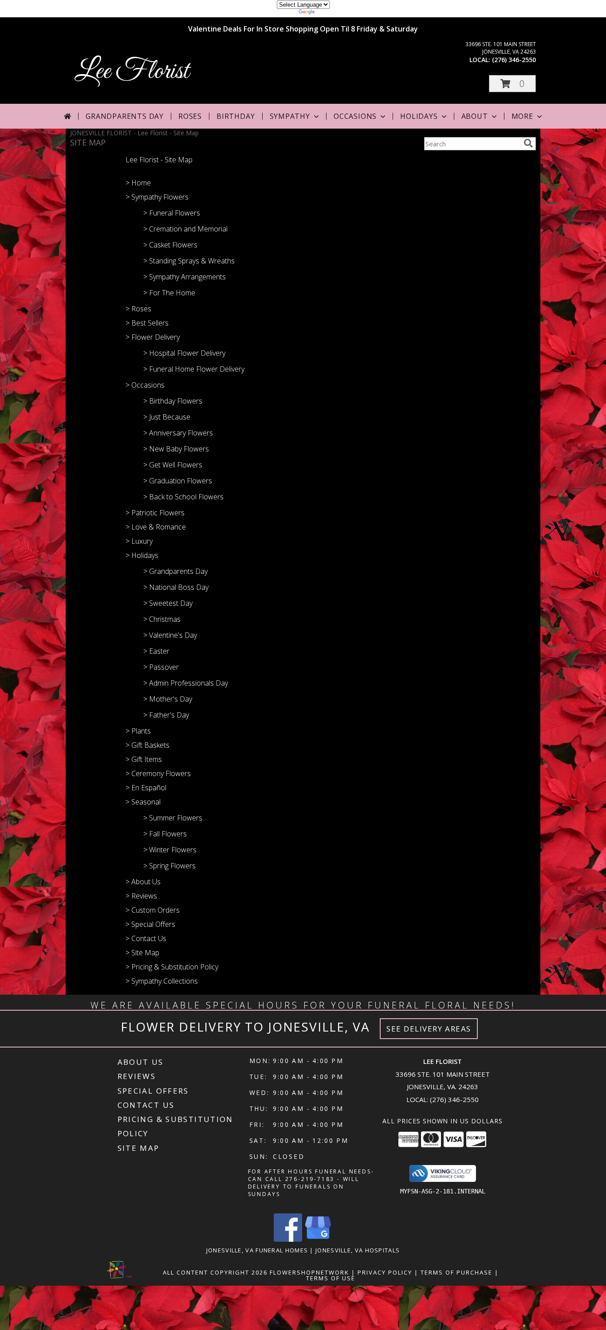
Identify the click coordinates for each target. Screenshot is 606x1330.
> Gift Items (144, 759)
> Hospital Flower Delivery (184, 353)
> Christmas (162, 619)
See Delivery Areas (428, 1029)
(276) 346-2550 (514, 59)
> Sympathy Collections (162, 981)
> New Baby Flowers (176, 449)
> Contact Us (146, 938)
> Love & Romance (156, 527)
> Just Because (166, 417)
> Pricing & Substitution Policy (172, 967)
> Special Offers (150, 924)
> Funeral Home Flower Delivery (193, 369)
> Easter (156, 651)
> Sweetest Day (168, 603)
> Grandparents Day (175, 571)
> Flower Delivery (153, 337)
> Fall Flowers (165, 834)
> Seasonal (143, 802)
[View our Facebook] (288, 1239)
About (474, 116)
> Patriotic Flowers (155, 513)
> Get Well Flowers (172, 465)
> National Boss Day (176, 587)
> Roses (138, 309)
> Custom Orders (153, 910)
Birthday (235, 116)
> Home (138, 183)
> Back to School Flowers (183, 497)
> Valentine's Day (170, 635)
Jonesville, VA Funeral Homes (257, 1250)
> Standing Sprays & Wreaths (189, 261)
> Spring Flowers (169, 866)
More (522, 116)
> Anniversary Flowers (178, 433)
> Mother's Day (167, 699)
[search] (528, 143)
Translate (329, 13)
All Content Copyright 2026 (215, 1272)
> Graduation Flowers (177, 481)
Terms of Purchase (456, 1272)
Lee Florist (132, 72)
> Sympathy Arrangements (184, 277)
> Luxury (139, 541)
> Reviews (141, 896)
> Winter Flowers (170, 850)
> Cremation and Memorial (185, 229)
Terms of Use (330, 1278)
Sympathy (290, 116)
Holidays (418, 116)
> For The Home (169, 293)
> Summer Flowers (172, 818)
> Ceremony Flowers (158, 773)
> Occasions (145, 385)
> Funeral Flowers (171, 213)
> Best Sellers (147, 323)
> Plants (138, 731)
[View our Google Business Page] (318, 1239)
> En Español (146, 788)
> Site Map (142, 952)
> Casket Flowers (170, 245)
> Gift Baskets (147, 745)
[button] (512, 83)
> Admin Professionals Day (185, 683)
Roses (190, 116)
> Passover (161, 667)
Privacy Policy (385, 1272)
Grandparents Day (125, 116)
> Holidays (142, 555)
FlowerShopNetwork (309, 1272)
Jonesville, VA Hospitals (357, 1250)
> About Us (143, 882)
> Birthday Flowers (172, 401)
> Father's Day (166, 715)
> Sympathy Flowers (157, 197)
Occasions (355, 116)
